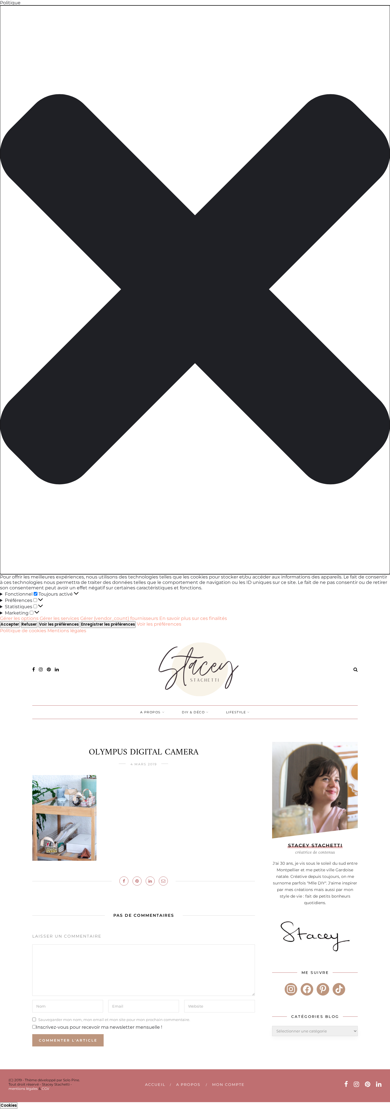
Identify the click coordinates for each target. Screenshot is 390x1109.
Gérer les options (19, 618)
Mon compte (228, 1084)
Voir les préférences (59, 624)
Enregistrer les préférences (108, 624)
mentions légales (23, 1088)
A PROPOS (150, 712)
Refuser (29, 624)
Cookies (9, 1105)
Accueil (155, 1084)
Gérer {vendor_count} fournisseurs (119, 618)
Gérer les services (59, 618)
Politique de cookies (23, 630)
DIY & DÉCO (193, 712)
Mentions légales (66, 630)
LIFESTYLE (236, 712)
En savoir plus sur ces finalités (193, 618)
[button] (195, 289)
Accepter (10, 624)
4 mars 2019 (143, 764)
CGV (45, 1088)
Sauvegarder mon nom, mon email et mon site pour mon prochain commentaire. (114, 1019)
